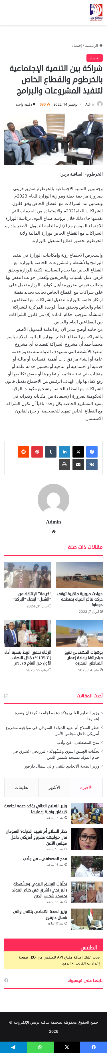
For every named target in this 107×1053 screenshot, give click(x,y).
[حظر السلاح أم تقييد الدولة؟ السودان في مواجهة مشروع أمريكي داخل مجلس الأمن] (87, 839)
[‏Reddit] (23, 452)
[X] (78, 452)
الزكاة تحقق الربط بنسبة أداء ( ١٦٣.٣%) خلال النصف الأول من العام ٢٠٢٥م (28, 658)
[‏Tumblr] (50, 452)
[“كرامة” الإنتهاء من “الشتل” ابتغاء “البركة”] (27, 575)
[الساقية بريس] (96, 12)
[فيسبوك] (92, 452)
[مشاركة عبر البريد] (78, 464)
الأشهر (54, 787)
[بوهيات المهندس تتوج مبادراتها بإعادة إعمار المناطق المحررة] (79, 633)
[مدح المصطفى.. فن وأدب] (87, 866)
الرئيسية (92, 45)
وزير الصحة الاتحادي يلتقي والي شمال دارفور (61, 766)
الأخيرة (86, 787)
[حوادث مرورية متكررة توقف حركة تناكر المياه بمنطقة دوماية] (79, 575)
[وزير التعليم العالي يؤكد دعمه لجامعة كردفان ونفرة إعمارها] (87, 813)
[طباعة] (64, 464)
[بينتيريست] (37, 452)
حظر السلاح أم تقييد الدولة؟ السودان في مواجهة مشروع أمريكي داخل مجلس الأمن (36, 837)
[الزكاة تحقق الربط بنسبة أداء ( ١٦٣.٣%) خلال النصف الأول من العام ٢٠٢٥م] (27, 633)
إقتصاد (77, 45)
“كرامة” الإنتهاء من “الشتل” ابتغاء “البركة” (32, 596)
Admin (90, 104)
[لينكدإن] (64, 452)
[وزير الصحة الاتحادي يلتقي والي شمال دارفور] (87, 919)
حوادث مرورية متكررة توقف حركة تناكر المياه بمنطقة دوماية (80, 599)
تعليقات (21, 787)
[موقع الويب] (53, 531)
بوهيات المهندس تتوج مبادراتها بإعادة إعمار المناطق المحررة (83, 658)
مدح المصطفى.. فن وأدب (77, 742)
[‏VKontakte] (92, 464)
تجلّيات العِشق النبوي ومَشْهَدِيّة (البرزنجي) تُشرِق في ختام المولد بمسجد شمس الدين (39, 890)
